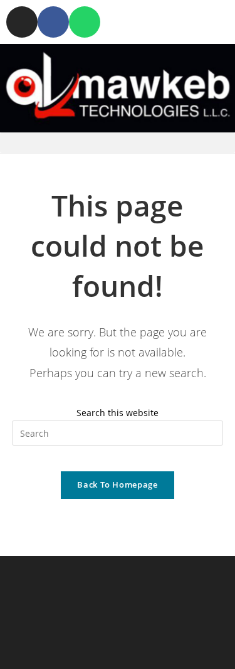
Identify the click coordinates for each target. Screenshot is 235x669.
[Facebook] (53, 22)
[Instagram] (22, 22)
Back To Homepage (117, 484)
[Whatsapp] (84, 22)
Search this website (117, 413)
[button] (117, 142)
